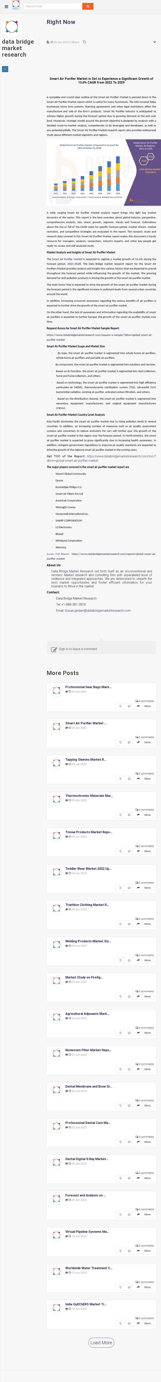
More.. (148, 706)
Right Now (61, 21)
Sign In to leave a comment (78, 649)
